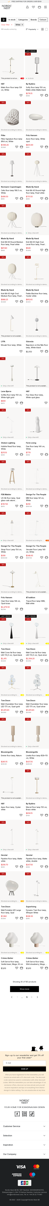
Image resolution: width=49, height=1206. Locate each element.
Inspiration (8, 1145)
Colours (43, 20)
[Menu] (45, 7)
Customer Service (11, 1126)
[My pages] (27, 7)
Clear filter (5, 25)
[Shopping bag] (39, 7)
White (18, 25)
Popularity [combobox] (32, 29)
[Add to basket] (46, 95)
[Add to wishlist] (21, 95)
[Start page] (7, 7)
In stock (12, 20)
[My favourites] (33, 7)
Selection (7, 1135)
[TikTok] (31, 1114)
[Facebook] (17, 1114)
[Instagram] (24, 1114)
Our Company (9, 1154)
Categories (23, 20)
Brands (34, 20)
